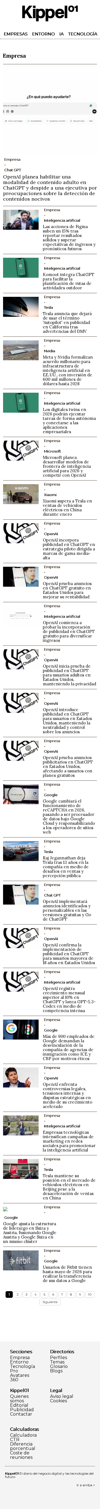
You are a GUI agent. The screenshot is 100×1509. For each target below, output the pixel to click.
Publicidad (22, 1410)
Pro (14, 1371)
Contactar (21, 1414)
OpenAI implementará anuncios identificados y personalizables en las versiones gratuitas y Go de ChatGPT (67, 910)
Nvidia (49, 351)
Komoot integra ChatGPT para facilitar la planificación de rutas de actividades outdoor (68, 281)
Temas (57, 1362)
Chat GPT (12, 170)
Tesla (48, 307)
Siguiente (50, 1302)
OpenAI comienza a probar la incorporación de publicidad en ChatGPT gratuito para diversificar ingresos (69, 631)
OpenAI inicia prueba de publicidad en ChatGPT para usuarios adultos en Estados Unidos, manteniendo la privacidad (69, 674)
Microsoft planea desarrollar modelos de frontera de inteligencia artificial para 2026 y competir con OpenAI (67, 466)
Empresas (16, 34)
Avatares (19, 1375)
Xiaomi (50, 494)
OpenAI (51, 534)
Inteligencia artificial (62, 220)
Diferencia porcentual (22, 1446)
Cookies (58, 1401)
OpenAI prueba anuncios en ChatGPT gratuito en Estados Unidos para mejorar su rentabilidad (67, 590)
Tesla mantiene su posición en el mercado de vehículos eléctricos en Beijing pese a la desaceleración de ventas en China (69, 1187)
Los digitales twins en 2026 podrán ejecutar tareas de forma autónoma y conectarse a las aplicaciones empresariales (69, 420)
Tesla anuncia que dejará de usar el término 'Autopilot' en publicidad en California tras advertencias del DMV (67, 322)
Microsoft (52, 451)
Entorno (43, 34)
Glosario (59, 1366)
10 (90, 1294)
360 (14, 1380)
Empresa (20, 1357)
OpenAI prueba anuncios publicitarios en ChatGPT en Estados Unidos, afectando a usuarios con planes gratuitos (68, 766)
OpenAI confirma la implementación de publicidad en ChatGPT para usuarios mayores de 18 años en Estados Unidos (69, 953)
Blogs (56, 1371)
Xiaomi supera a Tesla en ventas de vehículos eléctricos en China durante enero (67, 507)
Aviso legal (61, 1396)
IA (61, 34)
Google (51, 795)
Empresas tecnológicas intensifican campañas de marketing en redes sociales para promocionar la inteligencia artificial (69, 1141)
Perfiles (58, 1357)
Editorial (19, 1405)
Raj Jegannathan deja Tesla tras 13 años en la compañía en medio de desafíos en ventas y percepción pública (66, 866)
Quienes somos (19, 1398)
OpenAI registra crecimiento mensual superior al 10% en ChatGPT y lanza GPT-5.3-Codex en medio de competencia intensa (69, 999)
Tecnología (82, 34)
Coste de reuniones (21, 1455)
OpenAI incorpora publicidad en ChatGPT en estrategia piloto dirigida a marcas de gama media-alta (69, 548)
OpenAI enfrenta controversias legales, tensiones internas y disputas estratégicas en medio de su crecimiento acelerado (67, 1095)
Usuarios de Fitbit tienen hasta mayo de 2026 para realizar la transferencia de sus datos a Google (67, 1274)
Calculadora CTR (23, 1437)
